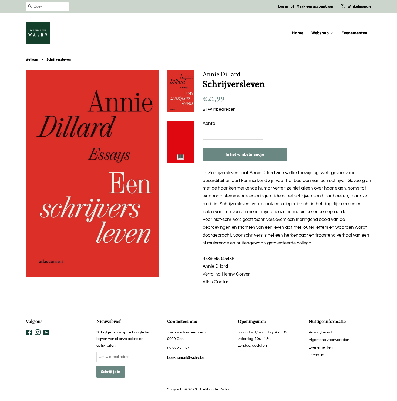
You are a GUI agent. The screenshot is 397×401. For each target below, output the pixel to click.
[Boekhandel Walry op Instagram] (38, 334)
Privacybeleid (320, 332)
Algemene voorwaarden (329, 340)
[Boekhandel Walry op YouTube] (46, 334)
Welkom (32, 59)
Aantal (209, 123)
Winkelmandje (359, 6)
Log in (283, 6)
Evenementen (321, 347)
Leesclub (316, 355)
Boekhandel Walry (213, 389)
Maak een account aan (315, 6)
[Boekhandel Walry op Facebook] (29, 334)
